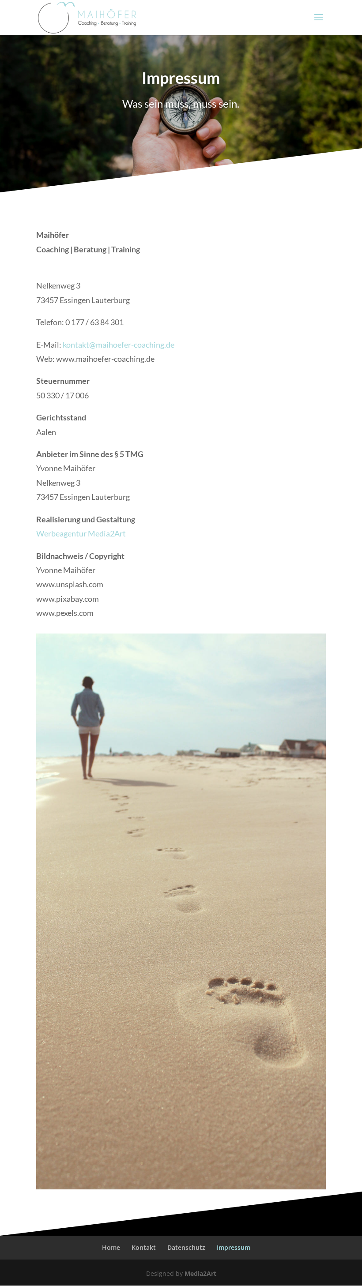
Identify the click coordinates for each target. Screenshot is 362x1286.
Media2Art (200, 1273)
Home (111, 1247)
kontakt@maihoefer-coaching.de (118, 344)
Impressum (233, 1247)
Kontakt (144, 1247)
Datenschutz (186, 1247)
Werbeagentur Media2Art (81, 533)
